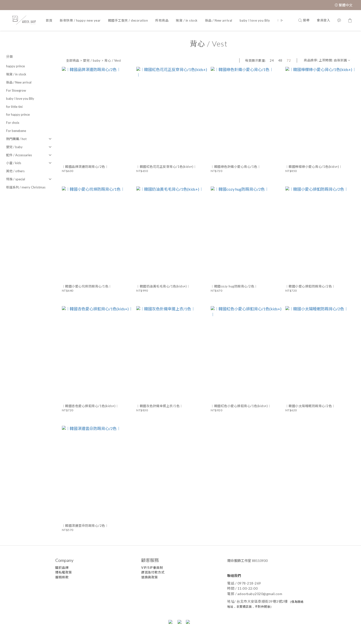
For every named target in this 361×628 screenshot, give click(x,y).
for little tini (14, 107)
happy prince (15, 66)
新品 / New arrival (218, 20)
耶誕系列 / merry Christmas (25, 187)
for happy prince (18, 114)
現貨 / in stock (187, 20)
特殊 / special (15, 179)
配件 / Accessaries (19, 155)
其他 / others (15, 171)
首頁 (49, 20)
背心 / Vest (112, 60)
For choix (12, 123)
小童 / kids (13, 163)
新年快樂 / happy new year (80, 20)
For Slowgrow (16, 90)
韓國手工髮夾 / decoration (128, 20)
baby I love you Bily (255, 20)
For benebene (16, 131)
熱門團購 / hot (16, 139)
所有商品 (161, 20)
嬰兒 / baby (14, 147)
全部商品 (72, 60)
